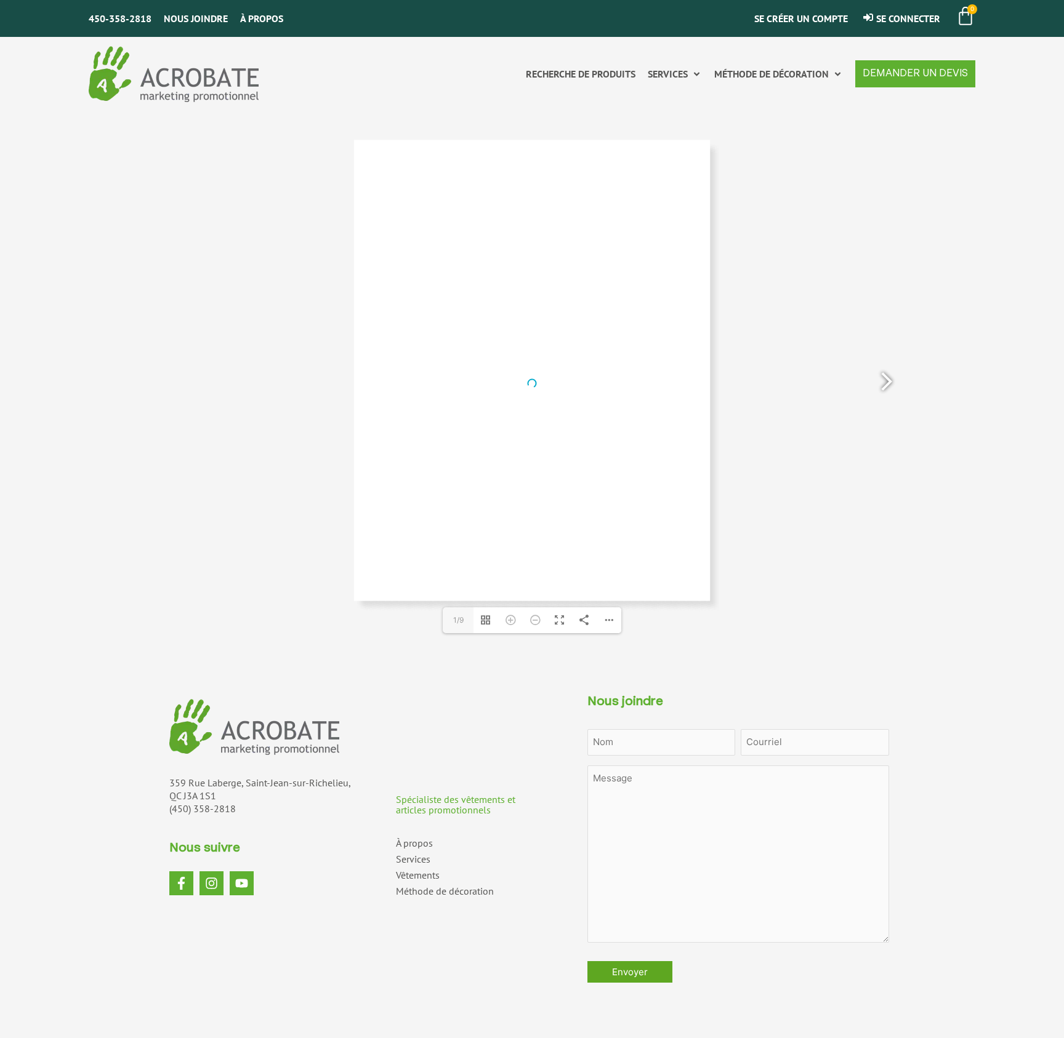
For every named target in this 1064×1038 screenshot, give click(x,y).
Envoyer (630, 972)
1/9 (458, 620)
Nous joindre (196, 18)
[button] (675, 74)
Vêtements (418, 875)
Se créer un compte (801, 18)
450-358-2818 (120, 18)
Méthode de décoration (445, 891)
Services (413, 859)
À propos (261, 18)
